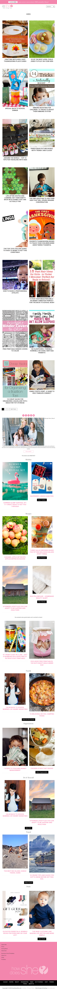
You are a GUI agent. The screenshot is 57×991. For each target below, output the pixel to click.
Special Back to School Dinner (15, 109)
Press (2, 946)
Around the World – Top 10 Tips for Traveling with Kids (15, 159)
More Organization (41, 772)
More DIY (28, 828)
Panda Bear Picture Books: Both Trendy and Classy (42, 149)
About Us (3, 955)
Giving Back (4, 948)
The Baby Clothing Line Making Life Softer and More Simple (42, 933)
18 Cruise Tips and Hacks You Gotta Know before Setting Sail (42, 877)
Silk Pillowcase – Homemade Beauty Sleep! (42, 597)
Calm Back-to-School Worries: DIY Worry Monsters (15, 815)
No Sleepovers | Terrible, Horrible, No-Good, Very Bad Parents (42, 351)
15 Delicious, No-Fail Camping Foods (42, 715)
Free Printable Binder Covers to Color (15, 350)
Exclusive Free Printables (7, 953)
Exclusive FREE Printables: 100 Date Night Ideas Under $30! (42, 663)
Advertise (4, 950)
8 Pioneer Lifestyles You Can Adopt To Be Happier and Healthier (15, 608)
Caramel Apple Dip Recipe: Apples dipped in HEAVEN (15, 558)
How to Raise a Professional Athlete (15, 292)
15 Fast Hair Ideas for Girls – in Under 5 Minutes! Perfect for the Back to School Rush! (41, 300)
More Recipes (42, 557)
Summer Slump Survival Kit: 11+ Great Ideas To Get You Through (15, 504)
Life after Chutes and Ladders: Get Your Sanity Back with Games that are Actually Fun (15, 198)
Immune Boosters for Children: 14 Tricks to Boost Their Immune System (42, 109)
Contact (24, 988)
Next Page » (14, 409)
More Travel (28, 882)
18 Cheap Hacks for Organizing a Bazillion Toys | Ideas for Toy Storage (15, 401)
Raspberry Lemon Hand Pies (42, 496)
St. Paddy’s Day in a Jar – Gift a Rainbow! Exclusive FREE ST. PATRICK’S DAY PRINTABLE (15, 656)
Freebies (3, 959)
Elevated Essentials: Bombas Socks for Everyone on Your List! (15, 933)
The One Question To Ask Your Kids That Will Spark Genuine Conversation (41, 200)
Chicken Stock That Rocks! (42, 768)
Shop (2, 957)
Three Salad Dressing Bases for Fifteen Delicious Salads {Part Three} (42, 552)
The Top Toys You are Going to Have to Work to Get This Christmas (15, 250)
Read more (28, 451)
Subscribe (4, 944)
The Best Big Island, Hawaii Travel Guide (15, 872)
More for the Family (28, 719)
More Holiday (42, 500)
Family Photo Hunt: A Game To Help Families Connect (41, 392)
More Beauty (42, 602)
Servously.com (51, 988)
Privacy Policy (30, 988)
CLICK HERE (13, 2)
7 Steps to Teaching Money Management (15, 769)
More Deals (42, 939)
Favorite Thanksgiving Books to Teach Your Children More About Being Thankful (41, 243)
